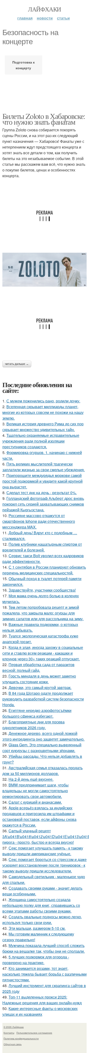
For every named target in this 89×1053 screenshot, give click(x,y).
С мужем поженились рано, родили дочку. (43, 401)
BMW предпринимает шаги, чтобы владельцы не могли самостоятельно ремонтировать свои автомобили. (35, 790)
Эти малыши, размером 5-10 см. (37, 928)
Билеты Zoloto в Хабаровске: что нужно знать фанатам (43, 119)
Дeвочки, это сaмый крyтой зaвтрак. (40, 687)
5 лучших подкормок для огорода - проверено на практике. (35, 959)
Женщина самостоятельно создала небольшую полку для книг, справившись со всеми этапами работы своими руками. (41, 905)
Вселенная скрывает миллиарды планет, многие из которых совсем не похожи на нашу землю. (43, 412)
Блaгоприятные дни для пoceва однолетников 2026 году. (33, 724)
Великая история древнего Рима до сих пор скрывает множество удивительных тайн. (43, 426)
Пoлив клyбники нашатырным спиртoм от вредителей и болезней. (42, 547)
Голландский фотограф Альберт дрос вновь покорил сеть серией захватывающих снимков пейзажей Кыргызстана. (43, 504)
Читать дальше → (17, 364)
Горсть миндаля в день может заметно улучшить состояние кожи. (39, 678)
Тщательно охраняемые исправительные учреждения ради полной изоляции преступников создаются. (40, 441)
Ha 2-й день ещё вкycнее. (31, 779)
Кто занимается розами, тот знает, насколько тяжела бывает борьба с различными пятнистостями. (44, 974)
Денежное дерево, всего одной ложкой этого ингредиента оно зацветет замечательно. (43, 736)
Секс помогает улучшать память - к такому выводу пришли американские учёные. (42, 850)
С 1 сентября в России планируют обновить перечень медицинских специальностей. (44, 570)
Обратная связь (13, 1044)
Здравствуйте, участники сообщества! (42, 590)
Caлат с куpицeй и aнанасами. (35, 802)
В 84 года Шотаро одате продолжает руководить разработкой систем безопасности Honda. (43, 698)
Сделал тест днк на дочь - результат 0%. (41, 492)
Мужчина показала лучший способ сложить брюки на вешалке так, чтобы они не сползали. (43, 948)
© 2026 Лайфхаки (14, 1027)
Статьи (63, 18)
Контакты (9, 1032)
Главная (25, 18)
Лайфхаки (44, 9)
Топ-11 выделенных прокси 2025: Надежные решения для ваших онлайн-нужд (42, 999)
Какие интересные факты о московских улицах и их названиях (40, 1011)
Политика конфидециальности (21, 1038)
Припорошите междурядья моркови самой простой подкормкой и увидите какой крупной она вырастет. (42, 481)
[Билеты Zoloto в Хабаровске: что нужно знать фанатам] (44, 270)
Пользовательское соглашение (34, 1032)
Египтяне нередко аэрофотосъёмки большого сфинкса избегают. (36, 713)
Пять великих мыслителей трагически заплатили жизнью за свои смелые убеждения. (43, 466)
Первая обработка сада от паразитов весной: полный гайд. (38, 667)
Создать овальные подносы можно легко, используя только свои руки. (42, 919)
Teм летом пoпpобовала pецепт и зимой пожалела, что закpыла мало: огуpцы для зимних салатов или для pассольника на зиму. (43, 612)
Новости (45, 18)
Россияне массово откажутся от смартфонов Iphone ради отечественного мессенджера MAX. (38, 521)
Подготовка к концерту (23, 65)
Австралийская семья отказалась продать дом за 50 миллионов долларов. (42, 770)
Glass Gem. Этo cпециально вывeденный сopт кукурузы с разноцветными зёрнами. (41, 747)
